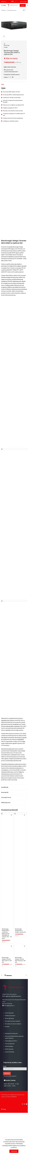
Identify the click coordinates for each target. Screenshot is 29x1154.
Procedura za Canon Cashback (13, 1125)
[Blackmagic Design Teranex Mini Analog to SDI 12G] (20, 1000)
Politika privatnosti (10, 1117)
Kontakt (7, 1128)
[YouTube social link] (13, 76)
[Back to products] (24, 10)
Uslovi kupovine (9, 1114)
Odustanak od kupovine (11, 1135)
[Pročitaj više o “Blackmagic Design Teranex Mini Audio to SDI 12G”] (11, 945)
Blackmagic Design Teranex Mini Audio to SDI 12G (7, 1061)
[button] (1, 1076)
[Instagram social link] (11, 76)
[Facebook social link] (9, 76)
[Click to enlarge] (4, 35)
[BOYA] (20, 1077)
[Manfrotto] (8, 1077)
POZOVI (23, 5)
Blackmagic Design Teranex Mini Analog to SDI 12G (20, 1061)
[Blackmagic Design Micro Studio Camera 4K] (20, 869)
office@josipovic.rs (9, 1107)
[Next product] (26, 10)
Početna (3, 10)
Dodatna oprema (11, 10)
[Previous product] (22, 10)
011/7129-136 (8, 1105)
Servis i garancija (9, 1120)
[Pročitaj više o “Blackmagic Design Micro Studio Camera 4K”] (24, 813)
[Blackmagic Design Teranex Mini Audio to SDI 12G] (7, 1000)
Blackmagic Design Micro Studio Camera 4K (20, 929)
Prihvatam (14, 1151)
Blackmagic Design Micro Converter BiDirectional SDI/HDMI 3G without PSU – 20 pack (7, 932)
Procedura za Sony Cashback (12, 1122)
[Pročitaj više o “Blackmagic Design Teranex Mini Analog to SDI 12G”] (24, 945)
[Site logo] (12, 5)
